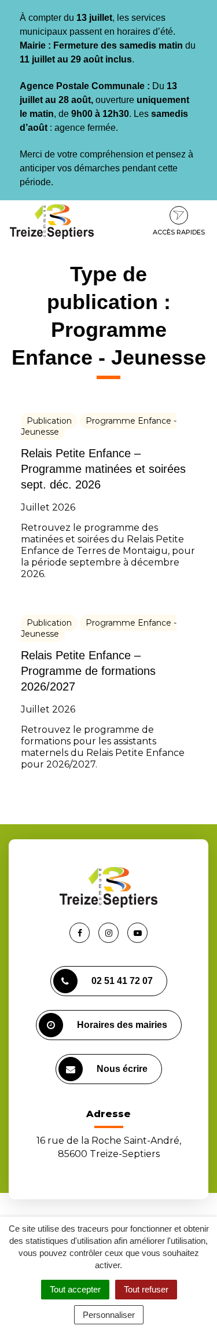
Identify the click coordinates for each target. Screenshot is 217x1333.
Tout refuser (146, 1289)
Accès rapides (179, 232)
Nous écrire (122, 1069)
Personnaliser (109, 1315)
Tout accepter (75, 1289)
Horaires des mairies (122, 1025)
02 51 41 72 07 (122, 981)
